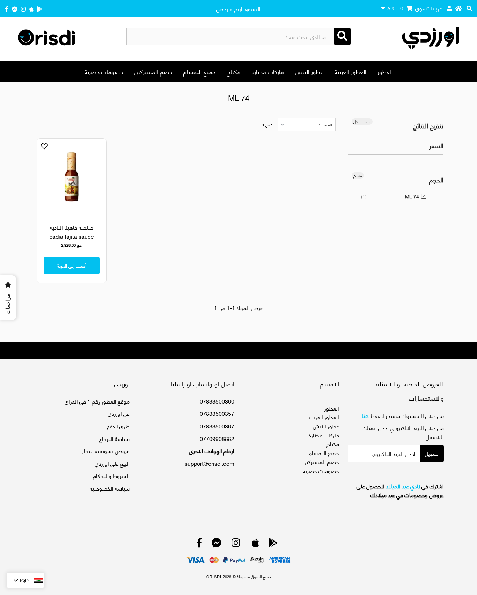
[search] (469, 8)
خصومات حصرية (104, 71)
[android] (40, 8)
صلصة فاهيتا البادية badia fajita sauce (71, 231)
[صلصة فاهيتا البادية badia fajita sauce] (72, 177)
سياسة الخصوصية (110, 488)
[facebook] (6, 8)
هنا (365, 415)
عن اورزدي (119, 413)
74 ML (412, 196)
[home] (458, 8)
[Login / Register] (449, 8)
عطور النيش (309, 71)
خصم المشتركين (153, 71)
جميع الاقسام (199, 71)
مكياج (234, 71)
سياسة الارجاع (114, 438)
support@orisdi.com (209, 463)
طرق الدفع (118, 426)
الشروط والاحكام (111, 475)
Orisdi (213, 576)
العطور (385, 71)
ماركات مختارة (268, 71)
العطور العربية (350, 71)
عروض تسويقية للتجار (106, 450)
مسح (357, 175)
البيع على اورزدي (112, 463)
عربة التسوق (421, 8)
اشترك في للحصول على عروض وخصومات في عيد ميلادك (400, 490)
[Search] (342, 36)
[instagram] (23, 8)
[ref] (14, 8)
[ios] (31, 8)
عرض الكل (362, 121)
